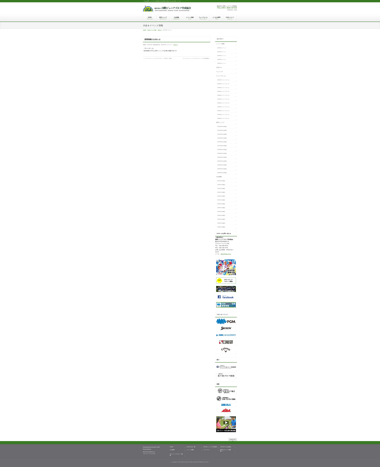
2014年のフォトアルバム (223, 87)
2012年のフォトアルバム (223, 79)
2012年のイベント (221, 47)
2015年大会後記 (221, 192)
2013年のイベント (221, 51)
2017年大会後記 (221, 200)
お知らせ (160, 30)
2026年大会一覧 (191, 447)
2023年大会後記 (221, 215)
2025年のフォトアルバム (223, 118)
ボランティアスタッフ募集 (176, 454)
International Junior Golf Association (187, 462)
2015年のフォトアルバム (223, 91)
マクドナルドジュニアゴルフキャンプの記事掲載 (196, 58)
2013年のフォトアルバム (223, 83)
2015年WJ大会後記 (222, 138)
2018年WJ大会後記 (222, 149)
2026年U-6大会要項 (225, 447)
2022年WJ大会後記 (222, 157)
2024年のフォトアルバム (223, 114)
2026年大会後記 (221, 227)
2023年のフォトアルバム (223, 110)
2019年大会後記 (221, 207)
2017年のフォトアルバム (223, 99)
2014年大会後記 (221, 188)
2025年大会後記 (221, 223)
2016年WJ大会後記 (222, 141)
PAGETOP (233, 439)
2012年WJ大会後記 (222, 126)
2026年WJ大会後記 (222, 172)
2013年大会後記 (221, 184)
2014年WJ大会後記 (222, 134)
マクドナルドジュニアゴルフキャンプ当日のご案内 (157, 58)
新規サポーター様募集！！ (225, 450)
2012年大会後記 (221, 180)
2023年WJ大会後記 (222, 161)
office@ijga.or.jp (226, 254)
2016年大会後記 (221, 196)
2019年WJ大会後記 (222, 153)
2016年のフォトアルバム (223, 95)
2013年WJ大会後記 (222, 130)
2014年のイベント (221, 55)
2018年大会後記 (221, 203)
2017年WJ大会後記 (222, 145)
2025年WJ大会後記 (222, 168)
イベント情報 (220, 44)
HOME (144, 30)
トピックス (219, 71)
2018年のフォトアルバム (223, 103)
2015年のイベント (221, 59)
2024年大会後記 (221, 219)
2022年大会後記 (221, 211)
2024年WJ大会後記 (222, 165)
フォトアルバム (221, 76)
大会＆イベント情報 (151, 30)
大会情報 (219, 176)
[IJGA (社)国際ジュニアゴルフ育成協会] (167, 9)
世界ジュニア (220, 122)
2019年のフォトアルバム (223, 106)
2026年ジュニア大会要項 (210, 447)
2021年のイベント (221, 63)
